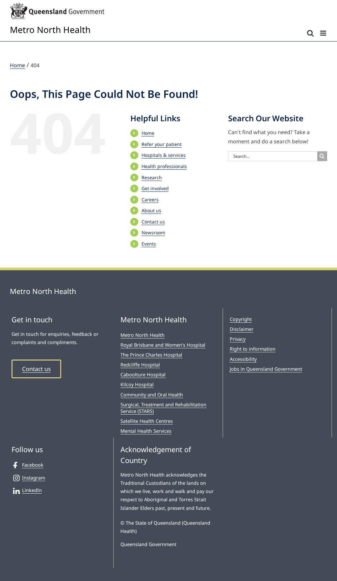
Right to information (252, 349)
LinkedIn (32, 490)
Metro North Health (142, 335)
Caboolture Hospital (143, 374)
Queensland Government (148, 544)
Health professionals (164, 166)
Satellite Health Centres (146, 421)
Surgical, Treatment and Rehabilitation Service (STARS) (163, 407)
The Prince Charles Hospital (151, 355)
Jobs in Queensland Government (266, 369)
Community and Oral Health (151, 395)
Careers (150, 199)
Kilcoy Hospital (137, 384)
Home (148, 133)
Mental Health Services (145, 431)
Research (152, 177)
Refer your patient (162, 144)
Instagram (33, 478)
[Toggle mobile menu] (323, 33)
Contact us (153, 221)
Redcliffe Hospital (140, 365)
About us (151, 210)
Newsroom (153, 232)
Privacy (238, 339)
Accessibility (243, 359)
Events (149, 244)
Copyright (241, 319)
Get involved (155, 188)
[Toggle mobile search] (310, 33)
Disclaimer (241, 329)
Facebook (32, 465)
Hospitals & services (164, 155)
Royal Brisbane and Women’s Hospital (162, 345)
